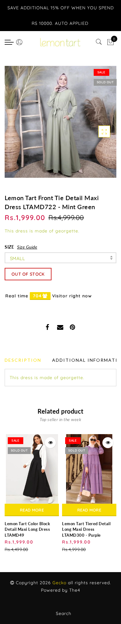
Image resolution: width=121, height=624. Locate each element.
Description (23, 360)
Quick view (50, 442)
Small (17, 258)
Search (63, 613)
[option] (31, 493)
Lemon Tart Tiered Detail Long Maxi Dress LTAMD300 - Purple (86, 529)
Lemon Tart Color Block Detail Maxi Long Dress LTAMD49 (27, 529)
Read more (32, 509)
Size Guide (27, 247)
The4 (74, 590)
